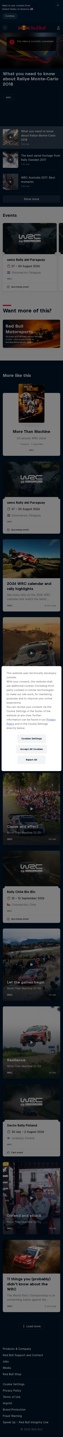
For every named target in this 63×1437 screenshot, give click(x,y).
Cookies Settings (31, 738)
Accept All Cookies (31, 749)
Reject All (31, 759)
